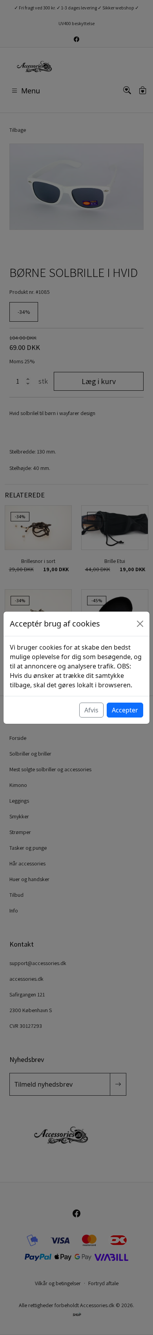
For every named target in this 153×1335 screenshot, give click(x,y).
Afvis (91, 710)
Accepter (125, 710)
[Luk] (140, 623)
